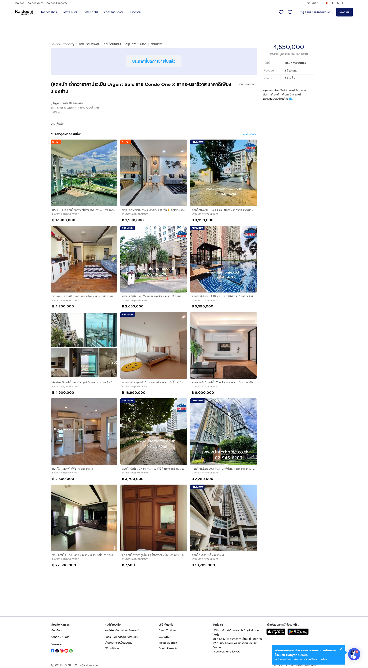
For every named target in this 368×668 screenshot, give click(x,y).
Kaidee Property (56, 3)
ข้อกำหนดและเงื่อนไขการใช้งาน (122, 637)
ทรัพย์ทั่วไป (91, 12)
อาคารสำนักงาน (114, 12)
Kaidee (19, 3)
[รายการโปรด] (281, 12)
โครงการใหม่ (49, 12)
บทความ (135, 12)
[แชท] (290, 12)
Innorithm (165, 637)
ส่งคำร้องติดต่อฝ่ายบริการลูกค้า (122, 631)
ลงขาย (344, 12)
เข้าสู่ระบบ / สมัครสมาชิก (314, 12)
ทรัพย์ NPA (70, 12)
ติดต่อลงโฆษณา (60, 637)
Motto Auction (168, 643)
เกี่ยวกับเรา (57, 631)
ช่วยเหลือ (312, 3)
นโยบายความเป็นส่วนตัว (118, 643)
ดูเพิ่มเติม (248, 134)
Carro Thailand (168, 631)
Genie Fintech (168, 649)
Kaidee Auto (35, 3)
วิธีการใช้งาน (112, 649)
